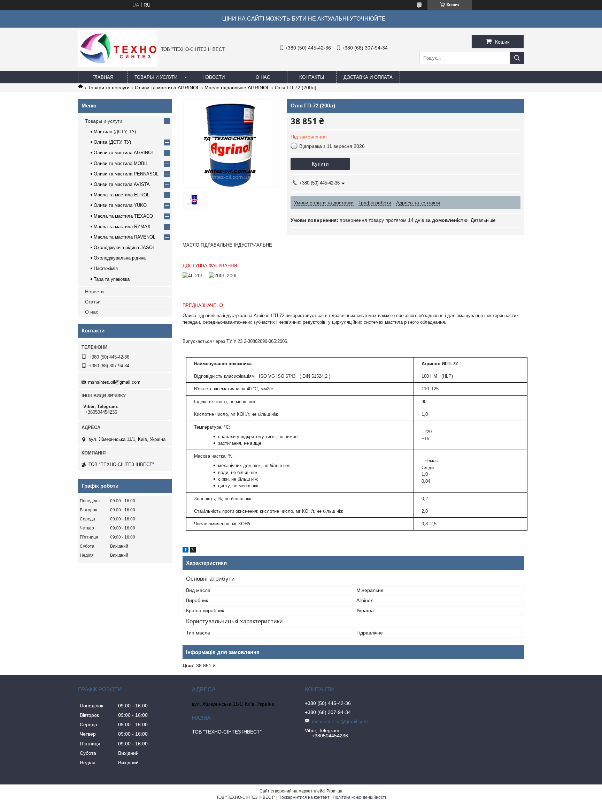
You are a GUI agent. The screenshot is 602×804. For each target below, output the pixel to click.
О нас (263, 77)
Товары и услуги (155, 77)
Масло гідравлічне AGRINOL (237, 87)
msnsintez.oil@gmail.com (114, 382)
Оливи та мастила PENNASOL (126, 173)
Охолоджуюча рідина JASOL (124, 247)
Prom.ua (334, 791)
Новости (213, 77)
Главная (102, 77)
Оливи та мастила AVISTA (122, 184)
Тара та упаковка (112, 279)
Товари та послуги (109, 87)
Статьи (93, 302)
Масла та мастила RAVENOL (124, 237)
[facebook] (185, 551)
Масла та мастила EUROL (121, 194)
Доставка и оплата (368, 77)
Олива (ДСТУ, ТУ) (112, 142)
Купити (320, 164)
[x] (193, 551)
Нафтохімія (106, 268)
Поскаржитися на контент (304, 797)
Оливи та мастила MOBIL (121, 163)
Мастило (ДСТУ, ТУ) (115, 131)
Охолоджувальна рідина (120, 258)
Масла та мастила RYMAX (122, 226)
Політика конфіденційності (359, 797)
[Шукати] (517, 58)
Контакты (311, 77)
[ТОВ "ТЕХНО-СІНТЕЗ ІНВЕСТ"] (117, 65)
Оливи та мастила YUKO (120, 205)
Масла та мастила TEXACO (123, 216)
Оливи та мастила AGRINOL (167, 87)
